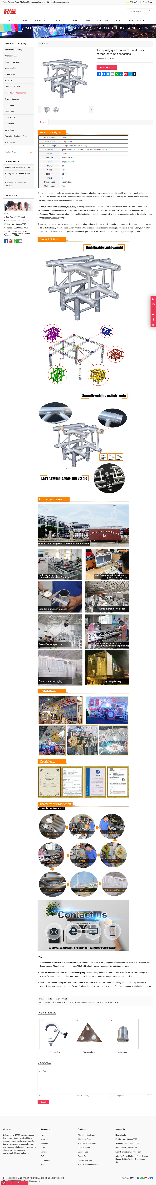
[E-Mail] (151, 1178)
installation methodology (93, 224)
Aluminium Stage (11, 56)
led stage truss (62, 200)
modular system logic (66, 207)
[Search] (150, 11)
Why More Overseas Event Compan (16, 184)
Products (73, 34)
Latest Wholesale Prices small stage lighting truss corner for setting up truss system (85, 1002)
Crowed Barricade (12, 99)
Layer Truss (9, 130)
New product (10, 142)
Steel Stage (9, 124)
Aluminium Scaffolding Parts (16, 136)
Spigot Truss (10, 74)
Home (43, 1135)
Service (44, 1152)
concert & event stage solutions (115, 966)
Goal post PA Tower (12, 87)
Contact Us (45, 1160)
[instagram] (148, 1178)
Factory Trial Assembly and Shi (17, 167)
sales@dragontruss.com (59, 2)
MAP (132, 1178)
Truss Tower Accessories (91, 34)
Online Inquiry (108, 67)
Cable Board (10, 117)
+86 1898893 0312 (20, 228)
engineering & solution (50, 218)
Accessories (55, 1052)
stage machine (10, 68)
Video (43, 1164)
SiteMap (125, 1178)
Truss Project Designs (13, 62)
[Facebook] (138, 1178)
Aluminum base (89, 1052)
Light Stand (9, 105)
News (43, 1148)
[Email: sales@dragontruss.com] (153, 309)
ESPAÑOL (133, 2)
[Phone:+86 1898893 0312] (153, 314)
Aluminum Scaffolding (13, 50)
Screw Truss (10, 80)
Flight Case (9, 111)
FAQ (42, 1156)
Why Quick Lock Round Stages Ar (17, 175)
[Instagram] (153, 324)
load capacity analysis (79, 976)
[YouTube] (146, 1178)
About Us (44, 1139)
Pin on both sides (62, 999)
